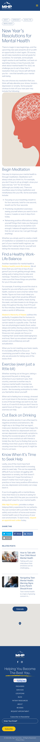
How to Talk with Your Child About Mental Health (28, 555)
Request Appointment (20, 711)
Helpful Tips (27, 20)
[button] (7, 534)
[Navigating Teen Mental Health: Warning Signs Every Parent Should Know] (10, 581)
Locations (20, 693)
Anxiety (6, 20)
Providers (20, 686)
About (20, 704)
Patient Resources (20, 701)
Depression (16, 20)
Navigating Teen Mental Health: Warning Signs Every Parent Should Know (27, 583)
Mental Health (8, 23)
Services (20, 690)
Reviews (20, 708)
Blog (20, 697)
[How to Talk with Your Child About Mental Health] (10, 556)
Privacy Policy (20, 740)
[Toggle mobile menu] (37, 5)
